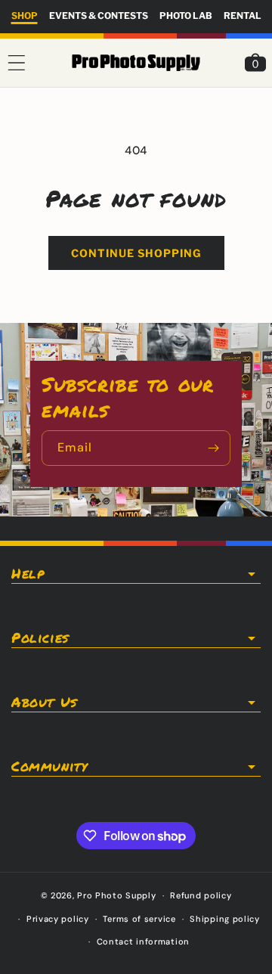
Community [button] (49, 767)
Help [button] (27, 574)
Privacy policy (57, 919)
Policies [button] (40, 638)
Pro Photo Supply (116, 895)
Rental (242, 15)
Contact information (143, 941)
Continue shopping (136, 253)
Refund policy (200, 895)
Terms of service (139, 919)
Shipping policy (225, 919)
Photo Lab (185, 15)
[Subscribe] (213, 448)
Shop (24, 15)
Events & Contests (98, 15)
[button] (16, 62)
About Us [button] (44, 702)
